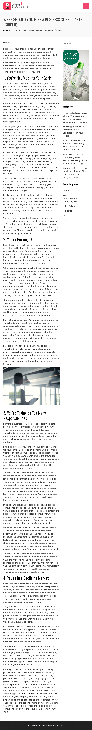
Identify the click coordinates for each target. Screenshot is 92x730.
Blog (65, 215)
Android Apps (70, 198)
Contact (67, 220)
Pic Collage (70, 206)
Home (66, 190)
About (66, 195)
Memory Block (72, 201)
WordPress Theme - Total (39, 725)
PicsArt (68, 211)
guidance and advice (28, 693)
